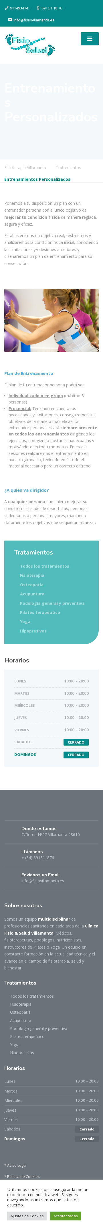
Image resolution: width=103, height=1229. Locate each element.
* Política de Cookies (22, 1176)
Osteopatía (31, 584)
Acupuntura (32, 594)
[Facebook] (9, 811)
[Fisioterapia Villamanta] (30, 44)
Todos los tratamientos (44, 566)
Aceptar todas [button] (66, 1215)
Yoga (25, 621)
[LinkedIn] (20, 811)
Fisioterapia (32, 575)
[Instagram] (30, 811)
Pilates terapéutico (40, 612)
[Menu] (90, 38)
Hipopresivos (33, 631)
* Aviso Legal (15, 1165)
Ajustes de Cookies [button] (27, 1215)
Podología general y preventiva (52, 603)
